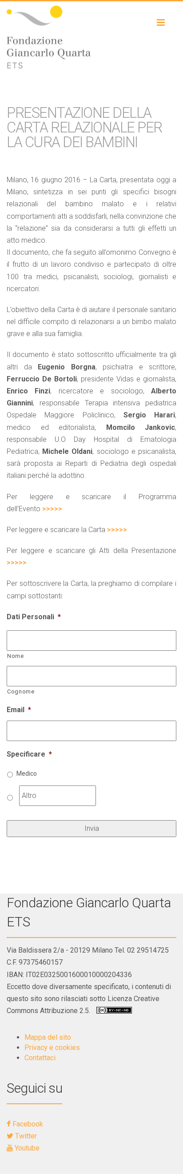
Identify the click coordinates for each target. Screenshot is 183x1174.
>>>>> (52, 509)
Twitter (25, 1136)
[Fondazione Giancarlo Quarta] (91, 36)
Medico (26, 773)
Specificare (29, 754)
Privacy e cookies (52, 1047)
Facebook (27, 1124)
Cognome (21, 691)
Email (19, 709)
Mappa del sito (47, 1037)
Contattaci (40, 1058)
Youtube (26, 1148)
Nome (15, 656)
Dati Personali (34, 617)
